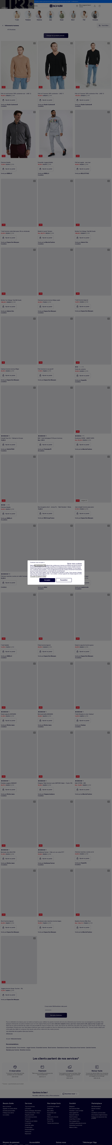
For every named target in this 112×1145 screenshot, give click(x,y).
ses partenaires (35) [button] (40, 565)
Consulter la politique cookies (38, 576)
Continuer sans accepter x (37, 562)
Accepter (47, 580)
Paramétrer (64, 580)
